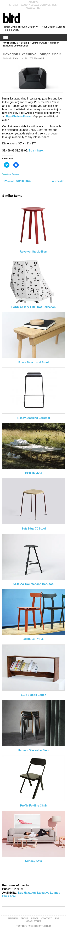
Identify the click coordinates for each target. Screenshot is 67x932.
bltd (11, 18)
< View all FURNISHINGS (17, 181)
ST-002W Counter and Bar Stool (33, 584)
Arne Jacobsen (13, 174)
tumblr (46, 926)
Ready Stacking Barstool (33, 417)
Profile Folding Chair (33, 805)
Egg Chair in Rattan (18, 116)
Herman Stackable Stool (33, 750)
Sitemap (14, 5)
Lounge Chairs (39, 42)
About (25, 5)
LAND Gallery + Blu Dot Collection (33, 307)
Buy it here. (36, 150)
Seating (25, 42)
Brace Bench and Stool (33, 362)
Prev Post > (57, 181)
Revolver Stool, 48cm (33, 251)
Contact (45, 5)
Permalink (39, 58)
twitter (21, 926)
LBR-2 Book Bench (33, 694)
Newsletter (33, 8)
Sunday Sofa (33, 861)
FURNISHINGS (10, 42)
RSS (54, 5)
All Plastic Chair (33, 639)
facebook (34, 926)
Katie (15, 58)
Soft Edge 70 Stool (33, 528)
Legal (34, 5)
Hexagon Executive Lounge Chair (32, 54)
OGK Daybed (33, 473)
